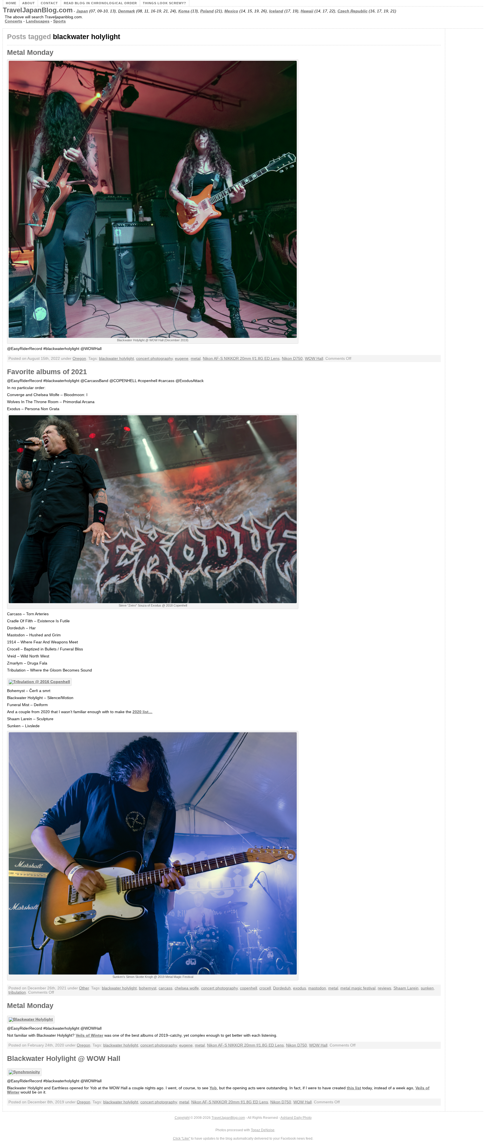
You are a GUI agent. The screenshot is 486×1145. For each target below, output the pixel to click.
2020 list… (142, 712)
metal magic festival (357, 988)
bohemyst (147, 988)
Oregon (79, 358)
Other (84, 988)
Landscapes (38, 21)
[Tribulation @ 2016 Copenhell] (41, 682)
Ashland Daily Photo (296, 1118)
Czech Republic (353, 11)
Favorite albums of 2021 (47, 372)
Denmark (126, 11)
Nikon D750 (292, 358)
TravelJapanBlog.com (38, 10)
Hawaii (307, 11)
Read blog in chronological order (100, 3)
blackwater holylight (116, 358)
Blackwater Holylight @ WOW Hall (63, 1058)
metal (196, 358)
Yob (213, 1088)
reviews (384, 988)
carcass (165, 988)
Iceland (276, 11)
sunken (427, 988)
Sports (59, 21)
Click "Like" (181, 1138)
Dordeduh (282, 988)
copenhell (248, 988)
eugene (181, 358)
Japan (82, 11)
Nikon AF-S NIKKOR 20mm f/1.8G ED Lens (241, 358)
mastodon (317, 988)
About (28, 3)
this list (354, 1088)
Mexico (231, 11)
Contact (49, 3)
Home (11, 3)
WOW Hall (314, 358)
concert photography (154, 358)
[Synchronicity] (25, 1072)
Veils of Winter (89, 1035)
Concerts (13, 21)
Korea (184, 11)
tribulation (17, 992)
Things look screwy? (164, 3)
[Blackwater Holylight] (32, 1019)
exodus (299, 988)
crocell (265, 988)
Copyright (182, 1118)
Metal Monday (30, 52)
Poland (207, 11)
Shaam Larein (405, 988)
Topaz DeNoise (262, 1130)
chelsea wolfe (187, 988)
